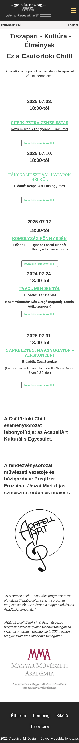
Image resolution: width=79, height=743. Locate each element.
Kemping (41, 715)
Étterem (18, 715)
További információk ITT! (39, 143)
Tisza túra (39, 726)
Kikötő (62, 715)
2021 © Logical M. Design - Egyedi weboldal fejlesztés (39, 738)
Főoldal (73, 25)
